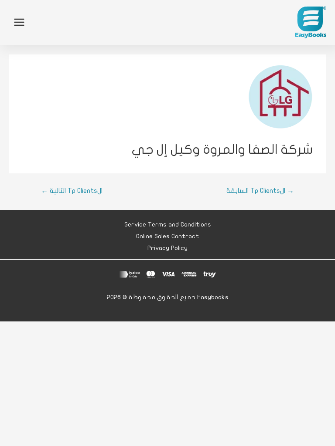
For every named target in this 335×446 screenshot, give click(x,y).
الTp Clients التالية (72, 190)
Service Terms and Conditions (167, 224)
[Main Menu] (19, 22)
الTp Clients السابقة (260, 190)
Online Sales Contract (167, 236)
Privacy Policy (167, 248)
